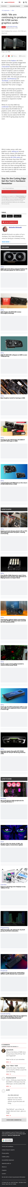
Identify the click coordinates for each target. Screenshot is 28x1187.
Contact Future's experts (8, 1150)
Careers (4, 1173)
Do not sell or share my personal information (13, 1177)
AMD (3, 216)
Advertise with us (6, 1163)
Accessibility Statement (8, 1160)
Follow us (15, 56)
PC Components (5, 10)
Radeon (13, 61)
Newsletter (23, 56)
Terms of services (20, 196)
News (3, 27)
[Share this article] (3, 56)
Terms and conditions (7, 1146)
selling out (15, 151)
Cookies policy (5, 1156)
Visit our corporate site (14, 1135)
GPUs (13, 10)
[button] (26, 2)
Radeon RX (17, 216)
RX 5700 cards (15, 157)
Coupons (4, 1170)
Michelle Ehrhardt (12, 26)
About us (4, 1167)
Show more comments (13, 1120)
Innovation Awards (15, 6)
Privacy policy (5, 1153)
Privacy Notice (22, 197)
